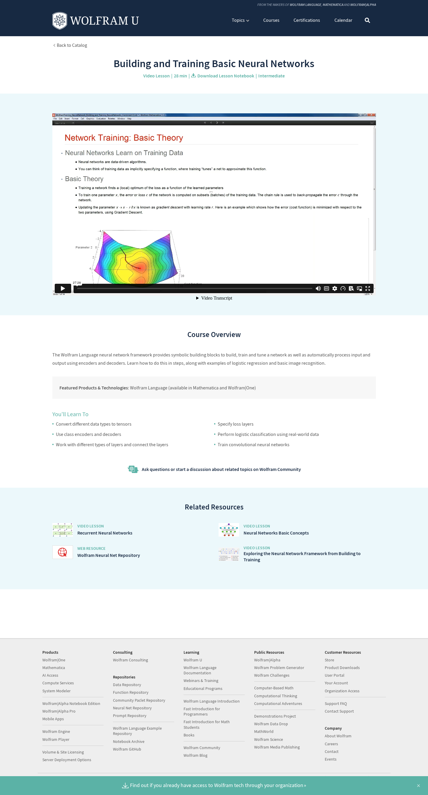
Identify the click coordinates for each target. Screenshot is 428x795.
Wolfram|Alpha (363, 4)
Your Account (336, 683)
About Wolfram (338, 735)
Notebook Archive (128, 741)
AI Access (50, 675)
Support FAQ (336, 703)
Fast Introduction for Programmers (202, 711)
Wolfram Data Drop (271, 723)
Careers (331, 743)
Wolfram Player (55, 739)
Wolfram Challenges (271, 675)
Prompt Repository (129, 715)
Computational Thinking (275, 695)
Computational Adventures (278, 703)
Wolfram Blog (195, 755)
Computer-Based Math (274, 688)
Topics (238, 20)
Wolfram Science (268, 739)
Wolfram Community (202, 747)
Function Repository (131, 692)
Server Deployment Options (66, 759)
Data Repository (127, 684)
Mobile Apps (53, 718)
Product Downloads (342, 667)
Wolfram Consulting (130, 660)
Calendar (343, 20)
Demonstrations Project (275, 716)
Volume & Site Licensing (63, 752)
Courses (271, 20)
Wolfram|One (53, 660)
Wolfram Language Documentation (200, 670)
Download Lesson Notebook (225, 76)
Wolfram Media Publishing (277, 747)
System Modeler (56, 690)
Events (331, 759)
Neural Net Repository (132, 708)
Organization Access (342, 690)
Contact (332, 751)
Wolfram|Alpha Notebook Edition (71, 703)
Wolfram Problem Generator (279, 667)
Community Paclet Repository (139, 700)
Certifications (307, 20)
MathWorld (264, 731)
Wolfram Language (305, 4)
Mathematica (333, 4)
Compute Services (58, 683)
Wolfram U (193, 660)
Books (189, 735)
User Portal (334, 675)
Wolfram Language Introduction (212, 701)
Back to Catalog (72, 45)
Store (329, 660)
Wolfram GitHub (127, 749)
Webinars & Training (201, 680)
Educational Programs (203, 688)
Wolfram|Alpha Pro (59, 711)
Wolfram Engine (56, 731)
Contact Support (339, 711)
